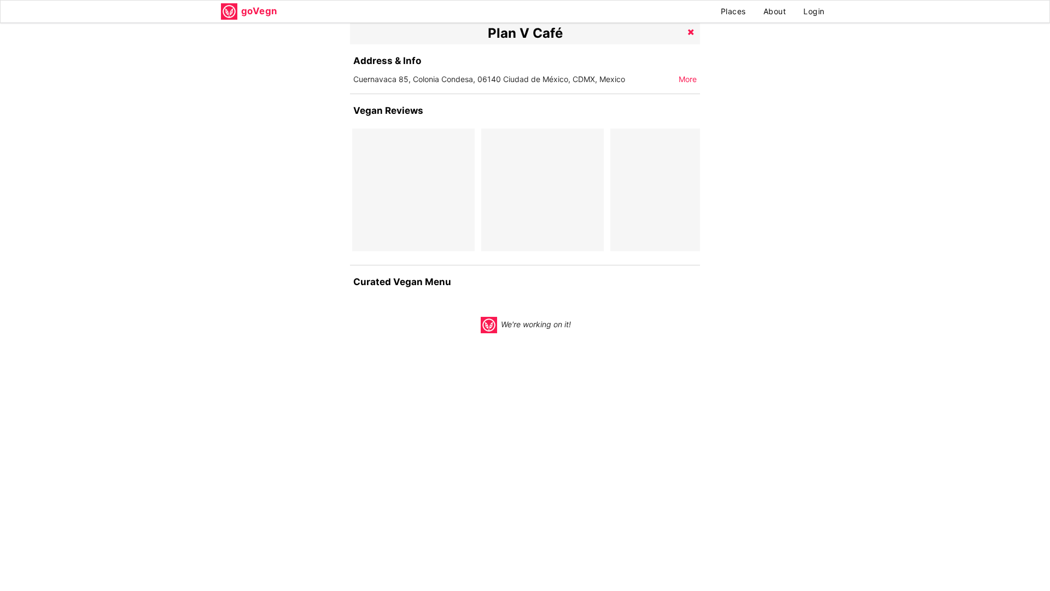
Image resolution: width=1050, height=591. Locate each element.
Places (733, 11)
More (688, 79)
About (774, 11)
